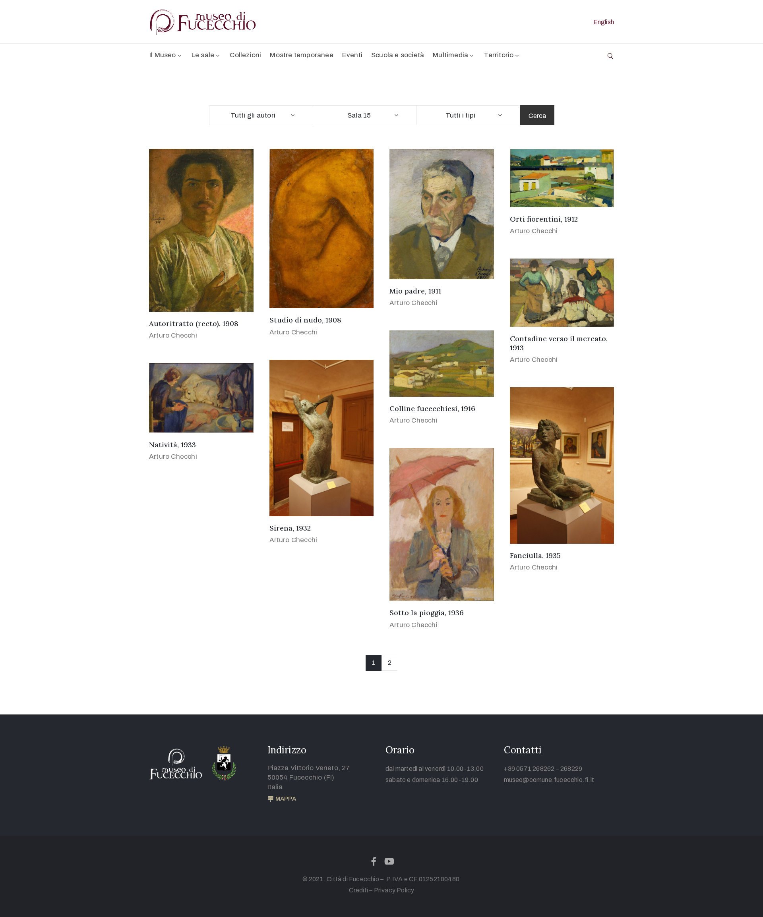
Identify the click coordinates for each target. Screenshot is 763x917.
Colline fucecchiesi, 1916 (432, 408)
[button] (281, 799)
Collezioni (245, 55)
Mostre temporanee (301, 55)
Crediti (358, 890)
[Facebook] (373, 861)
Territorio (498, 55)
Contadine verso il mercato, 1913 (559, 343)
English (603, 22)
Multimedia (450, 55)
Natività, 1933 (172, 444)
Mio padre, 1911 (415, 290)
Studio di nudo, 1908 (305, 319)
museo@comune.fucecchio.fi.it (549, 779)
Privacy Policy (394, 890)
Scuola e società (397, 55)
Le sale (203, 55)
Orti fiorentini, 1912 (544, 219)
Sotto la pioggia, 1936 (426, 612)
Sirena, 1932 (290, 528)
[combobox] (261, 115)
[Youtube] (389, 861)
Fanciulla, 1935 (535, 555)
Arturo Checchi (173, 335)
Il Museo (162, 55)
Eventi (352, 55)
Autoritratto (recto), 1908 (193, 323)
